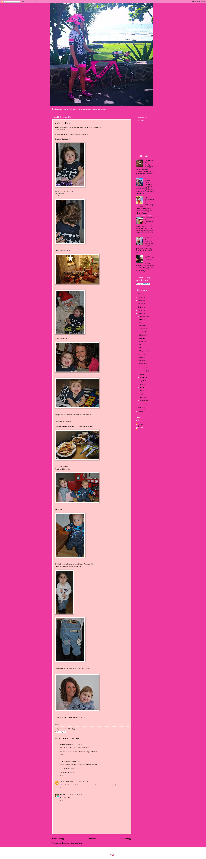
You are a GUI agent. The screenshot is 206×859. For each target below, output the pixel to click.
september (143, 377)
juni (141, 387)
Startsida (92, 838)
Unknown (140, 430)
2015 (139, 297)
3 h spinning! (143, 367)
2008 (139, 411)
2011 (139, 310)
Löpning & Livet (65, 782)
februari (142, 400)
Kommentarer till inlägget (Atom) (72, 843)
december (143, 316)
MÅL (141, 345)
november (143, 371)
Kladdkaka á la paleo (149, 161)
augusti (142, 381)
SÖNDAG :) (143, 364)
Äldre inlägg (126, 838)
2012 (139, 307)
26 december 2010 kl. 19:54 (73, 794)
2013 (139, 304)
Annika (62, 744)
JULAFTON (143, 332)
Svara (61, 755)
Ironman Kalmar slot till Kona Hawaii (149, 258)
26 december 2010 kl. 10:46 (79, 782)
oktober (142, 374)
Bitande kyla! (143, 325)
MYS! (141, 348)
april (141, 394)
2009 (139, 408)
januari (142, 404)
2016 (139, 294)
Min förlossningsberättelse (149, 199)
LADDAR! (142, 357)
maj (141, 391)
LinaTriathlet (140, 425)
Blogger (112, 855)
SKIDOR (142, 319)
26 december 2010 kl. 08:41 (73, 744)
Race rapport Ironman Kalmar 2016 (148, 180)
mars (141, 397)
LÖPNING (142, 338)
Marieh (62, 794)
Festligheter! (143, 341)
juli (141, 384)
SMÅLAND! (143, 335)
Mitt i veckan (143, 360)
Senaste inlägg (58, 838)
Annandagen (143, 329)
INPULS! (142, 354)
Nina (61, 761)
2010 (139, 314)
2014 (139, 300)
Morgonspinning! (144, 351)
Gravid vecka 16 (149, 239)
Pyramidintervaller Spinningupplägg (149, 220)
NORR (141, 322)
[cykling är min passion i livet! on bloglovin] (143, 284)
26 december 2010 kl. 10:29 (72, 761)
